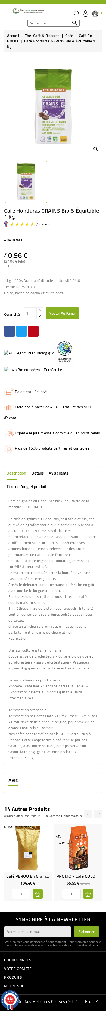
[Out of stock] (38, 894)
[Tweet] (21, 331)
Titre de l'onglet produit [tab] (26, 487)
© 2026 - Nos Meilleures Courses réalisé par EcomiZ (53, 1001)
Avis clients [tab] (58, 473)
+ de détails (13, 240)
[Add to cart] (88, 894)
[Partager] (9, 331)
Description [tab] (16, 473)
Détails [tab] (38, 473)
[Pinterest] (33, 331)
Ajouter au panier (62, 313)
